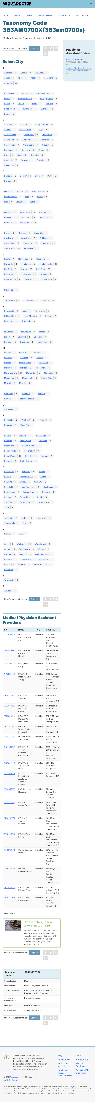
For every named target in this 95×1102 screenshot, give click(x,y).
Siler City (38, 482)
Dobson (23, 176)
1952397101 (9, 726)
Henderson (26, 264)
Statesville (46, 492)
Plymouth (43, 420)
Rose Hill (29, 456)
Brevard (49, 104)
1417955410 (9, 674)
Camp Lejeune (41, 124)
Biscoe (7, 98)
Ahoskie (23, 73)
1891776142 (9, 763)
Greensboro (9, 248)
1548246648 (10, 834)
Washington (24, 549)
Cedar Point (29, 135)
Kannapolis (9, 311)
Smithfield (8, 487)
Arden (33, 78)
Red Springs (41, 435)
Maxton (39, 357)
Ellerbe (40, 196)
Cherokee (45, 140)
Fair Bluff (8, 212)
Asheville (8, 83)
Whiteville (8, 559)
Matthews (24, 357)
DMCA (79, 1055)
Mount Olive (46, 378)
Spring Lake (9, 492)
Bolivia (7, 104)
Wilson (7, 564)
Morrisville (48, 373)
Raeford (7, 435)
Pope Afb (24, 425)
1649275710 (9, 650)
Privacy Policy (82, 1059)
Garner (7, 233)
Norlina (7, 399)
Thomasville (9, 523)
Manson (22, 352)
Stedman (8, 497)
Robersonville (10, 451)
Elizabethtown (10, 196)
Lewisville (22, 337)
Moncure (8, 368)
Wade (6, 544)
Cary (41, 129)
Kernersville (40, 311)
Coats (19, 155)
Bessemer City (42, 93)
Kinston (48, 316)
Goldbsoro (8, 238)
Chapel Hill (9, 140)
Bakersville (9, 93)
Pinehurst (25, 420)
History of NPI (64, 1059)
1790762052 (9, 818)
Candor (7, 129)
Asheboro (48, 78)
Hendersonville (45, 264)
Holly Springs (10, 279)
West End (23, 554)
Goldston (44, 238)
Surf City (8, 502)
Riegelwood (9, 446)
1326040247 (9, 706)
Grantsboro (28, 243)
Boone (34, 104)
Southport (48, 487)
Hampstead (23, 259)
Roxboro (8, 461)
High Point (40, 269)
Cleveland (26, 150)
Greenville (28, 248)
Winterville (8, 569)
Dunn (49, 176)
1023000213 (9, 716)
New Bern (8, 394)
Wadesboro (22, 544)
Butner (7, 114)
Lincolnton (24, 342)
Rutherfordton (26, 461)
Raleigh (22, 435)
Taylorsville (42, 518)
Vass (21, 533)
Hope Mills (28, 279)
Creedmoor (9, 165)
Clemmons (8, 150)
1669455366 (9, 789)
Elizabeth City (38, 191)
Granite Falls (9, 243)
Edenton (20, 191)
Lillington (8, 342)
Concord (8, 160)
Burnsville (45, 109)
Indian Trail (9, 290)
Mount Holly (27, 378)
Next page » (9, 913)
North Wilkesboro (26, 399)
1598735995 (9, 897)
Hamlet (7, 259)
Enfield (19, 202)
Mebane (7, 363)
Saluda (42, 471)
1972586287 (9, 773)
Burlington (27, 109)
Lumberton (42, 342)
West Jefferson (42, 554)
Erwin (32, 202)
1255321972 (9, 737)
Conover (25, 160)
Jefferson (45, 300)
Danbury (8, 176)
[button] (91, 4)
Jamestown (28, 300)
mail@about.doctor (11, 1080)
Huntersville (46, 279)
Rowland (44, 456)
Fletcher (43, 212)
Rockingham (29, 451)
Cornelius (41, 160)
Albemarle (39, 73)
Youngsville (9, 580)
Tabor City (8, 518)
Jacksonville (9, 300)
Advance (8, 73)
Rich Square (25, 440)
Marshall (8, 357)
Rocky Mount (10, 456)
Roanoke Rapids (29, 446)
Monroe (23, 368)
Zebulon (7, 591)
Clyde (6, 155)
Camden (23, 124)
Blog (60, 1055)
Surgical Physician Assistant (78, 68)
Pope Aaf (8, 425)
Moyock (7, 383)
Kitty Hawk (9, 321)
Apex (20, 78)
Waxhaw (41, 549)
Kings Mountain (30, 316)
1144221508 (9, 695)
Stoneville (24, 497)
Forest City (9, 217)
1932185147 (9, 802)
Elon (6, 202)
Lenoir (7, 337)
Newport (26, 394)
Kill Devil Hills (10, 316)
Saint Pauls (9, 471)
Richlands (43, 440)
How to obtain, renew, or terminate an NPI (38, 923)
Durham (7, 181)
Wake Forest (40, 544)
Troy (25, 523)
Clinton (41, 150)
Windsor (22, 564)
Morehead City (10, 373)
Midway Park (25, 363)
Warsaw (7, 549)
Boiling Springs (46, 98)
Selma (43, 477)
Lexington (38, 337)
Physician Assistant (74, 59)
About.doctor (15, 1077)
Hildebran (8, 274)
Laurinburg (26, 332)
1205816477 (9, 887)
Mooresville (40, 368)
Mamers (7, 352)
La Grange (8, 332)
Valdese (7, 533)
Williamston (26, 559)
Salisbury (26, 471)
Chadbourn (47, 135)
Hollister (43, 274)
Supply (39, 497)
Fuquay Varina (26, 222)
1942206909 (9, 664)
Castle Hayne (10, 135)
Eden (6, 191)
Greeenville (46, 243)
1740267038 (9, 868)
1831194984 (9, 635)
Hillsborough (26, 274)
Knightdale (26, 321)
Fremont (8, 222)
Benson (25, 93)
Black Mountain (25, 98)
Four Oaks (44, 217)
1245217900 (9, 850)
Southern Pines (28, 487)
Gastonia (22, 233)
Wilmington (43, 559)
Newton (41, 394)
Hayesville (8, 264)
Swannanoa (25, 502)
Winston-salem (40, 564)
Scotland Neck (26, 477)
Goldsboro (26, 238)
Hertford (8, 269)
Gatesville (38, 233)
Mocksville (43, 363)
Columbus (34, 155)
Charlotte (27, 140)
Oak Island (8, 409)
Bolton (21, 104)
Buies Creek (9, 109)
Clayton (45, 145)
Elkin (27, 196)
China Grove (28, 145)
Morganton (31, 373)
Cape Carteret (25, 129)
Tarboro (24, 518)
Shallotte (8, 482)
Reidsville (8, 440)
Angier (7, 78)
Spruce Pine (28, 492)
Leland (42, 332)
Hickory (23, 269)
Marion (37, 352)
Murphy (22, 383)
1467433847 (9, 747)
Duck (37, 176)
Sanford (7, 477)
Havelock (40, 259)
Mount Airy (9, 378)
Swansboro (43, 502)
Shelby (23, 482)
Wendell (7, 554)
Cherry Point (9, 145)
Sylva (6, 507)
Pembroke (8, 420)
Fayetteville (25, 212)
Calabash (8, 124)
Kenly (24, 311)
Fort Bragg (26, 217)
